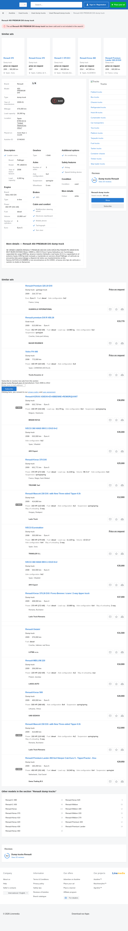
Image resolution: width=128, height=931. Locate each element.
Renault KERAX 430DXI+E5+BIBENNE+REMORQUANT (51, 397)
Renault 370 (9, 58)
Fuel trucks (95, 143)
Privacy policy (38, 884)
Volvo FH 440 (31, 352)
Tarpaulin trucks (97, 138)
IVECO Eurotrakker (34, 528)
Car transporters (97, 123)
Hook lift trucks (96, 113)
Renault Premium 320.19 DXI (38, 286)
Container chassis (98, 154)
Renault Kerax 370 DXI (36, 460)
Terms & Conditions (41, 879)
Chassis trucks (96, 102)
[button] (116, 309)
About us (6, 879)
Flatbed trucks (96, 92)
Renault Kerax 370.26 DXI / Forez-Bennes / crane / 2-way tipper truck (57, 593)
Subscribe (9, 389)
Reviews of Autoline (41, 892)
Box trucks (95, 97)
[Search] (33, 4)
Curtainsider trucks (98, 118)
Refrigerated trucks (98, 107)
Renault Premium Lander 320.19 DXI (113, 59)
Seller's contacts (9, 888)
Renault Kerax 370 (37, 58)
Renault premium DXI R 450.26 (39, 318)
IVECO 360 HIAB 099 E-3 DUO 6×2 (41, 428)
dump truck (21, 97)
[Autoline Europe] (9, 5)
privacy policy (33, 392)
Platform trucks (97, 133)
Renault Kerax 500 (34, 692)
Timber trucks (96, 159)
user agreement (49, 392)
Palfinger (20, 160)
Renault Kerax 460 (88, 58)
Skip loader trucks (98, 164)
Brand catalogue (39, 896)
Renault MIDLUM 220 (35, 661)
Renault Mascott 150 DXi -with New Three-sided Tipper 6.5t (52, 494)
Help (5, 884)
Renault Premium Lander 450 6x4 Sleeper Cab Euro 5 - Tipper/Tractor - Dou (60, 758)
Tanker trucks (96, 148)
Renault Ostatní (32, 629)
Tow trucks (95, 128)
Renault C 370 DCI (62, 58)
